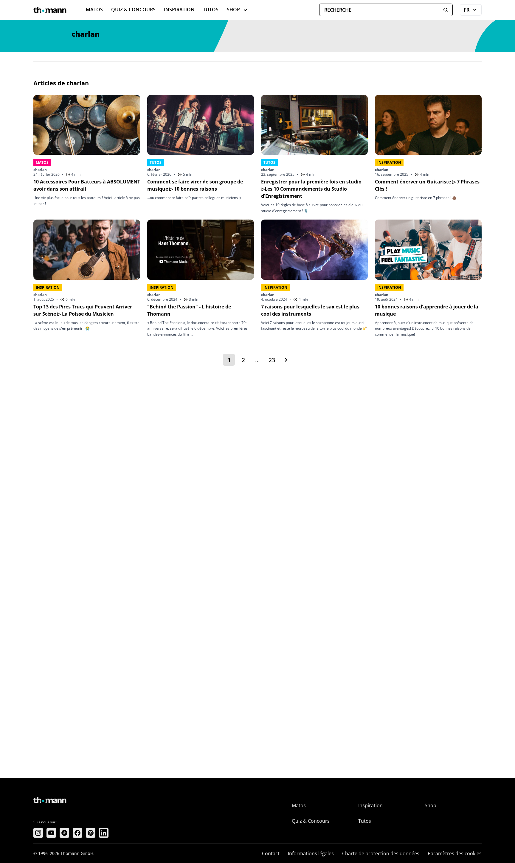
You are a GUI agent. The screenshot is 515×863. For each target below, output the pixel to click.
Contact (271, 853)
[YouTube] (51, 833)
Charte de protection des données (380, 853)
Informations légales (311, 853)
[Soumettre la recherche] (445, 10)
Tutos (210, 9)
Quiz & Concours (133, 9)
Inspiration (179, 9)
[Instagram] (38, 833)
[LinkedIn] (103, 833)
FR (473, 11)
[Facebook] (77, 833)
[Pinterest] (90, 833)
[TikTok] (64, 833)
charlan (40, 169)
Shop (233, 9)
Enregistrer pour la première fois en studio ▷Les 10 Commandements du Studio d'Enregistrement (311, 188)
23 (273, 361)
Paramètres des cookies (455, 853)
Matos (94, 9)
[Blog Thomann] (50, 10)
